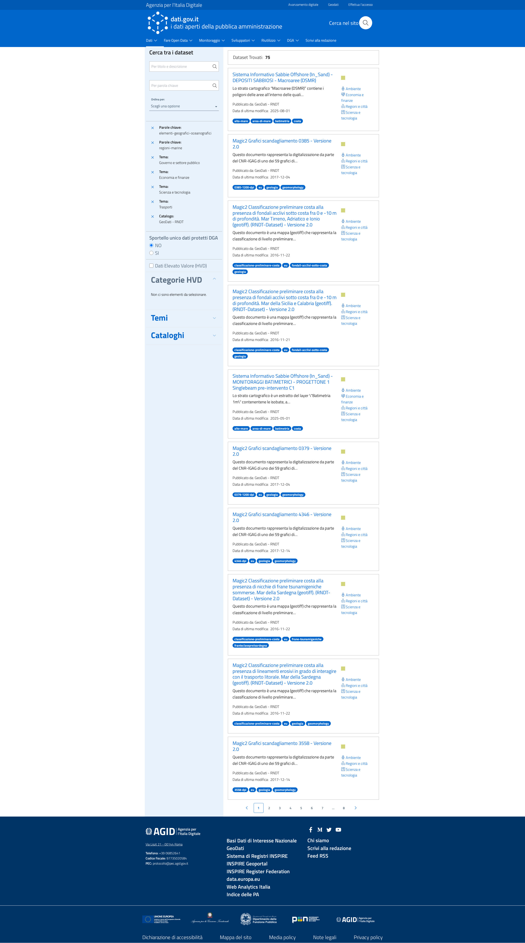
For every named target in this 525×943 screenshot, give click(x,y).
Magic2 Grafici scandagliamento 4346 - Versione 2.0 (282, 517)
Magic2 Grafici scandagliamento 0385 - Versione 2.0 (282, 143)
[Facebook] (310, 829)
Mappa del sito (235, 937)
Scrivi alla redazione (329, 848)
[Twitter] (329, 829)
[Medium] (320, 829)
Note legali (324, 937)
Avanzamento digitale (303, 4)
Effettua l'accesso (360, 4)
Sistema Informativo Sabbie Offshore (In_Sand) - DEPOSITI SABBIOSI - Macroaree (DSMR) (283, 77)
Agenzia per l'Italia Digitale (174, 5)
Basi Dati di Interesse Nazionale (262, 840)
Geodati (333, 4)
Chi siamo (318, 840)
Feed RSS (317, 856)
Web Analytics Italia (248, 887)
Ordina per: (158, 99)
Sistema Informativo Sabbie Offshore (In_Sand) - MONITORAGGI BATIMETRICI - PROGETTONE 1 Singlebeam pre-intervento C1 (283, 381)
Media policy (282, 937)
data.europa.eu (243, 879)
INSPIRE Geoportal (247, 863)
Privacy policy (368, 937)
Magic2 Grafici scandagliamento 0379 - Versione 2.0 (282, 451)
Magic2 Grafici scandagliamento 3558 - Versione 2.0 (282, 746)
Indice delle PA (243, 894)
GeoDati (235, 848)
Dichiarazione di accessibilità (172, 937)
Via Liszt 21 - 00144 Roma (164, 844)
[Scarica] (343, 78)
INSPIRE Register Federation (258, 871)
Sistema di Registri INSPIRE (257, 856)
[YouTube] (338, 829)
